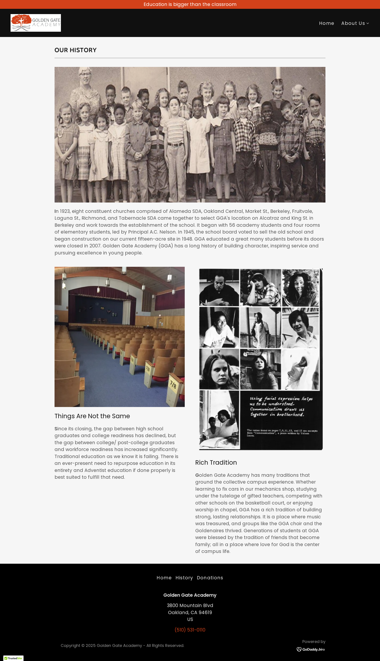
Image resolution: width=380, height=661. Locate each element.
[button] (355, 23)
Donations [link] (210, 577)
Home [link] (326, 23)
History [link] (184, 577)
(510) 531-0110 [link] (190, 630)
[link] (36, 22)
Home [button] (164, 577)
